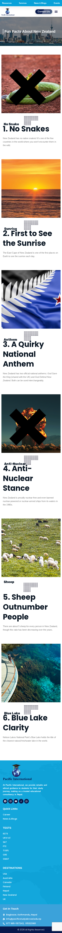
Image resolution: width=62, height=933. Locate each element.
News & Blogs (40, 3)
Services (23, 3)
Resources (7, 3)
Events (57, 3)
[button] (56, 11)
